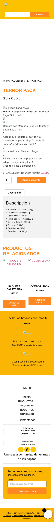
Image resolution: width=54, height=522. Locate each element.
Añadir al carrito (31, 180)
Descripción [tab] (14, 192)
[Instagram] (33, 449)
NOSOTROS (27, 410)
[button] (43, 6)
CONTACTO (27, 414)
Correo (10, 480)
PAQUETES (17, 80)
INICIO (27, 397)
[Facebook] (21, 449)
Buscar (39, 14)
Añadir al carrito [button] (14, 304)
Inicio (6, 80)
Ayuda (44, 172)
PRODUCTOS (25, 401)
